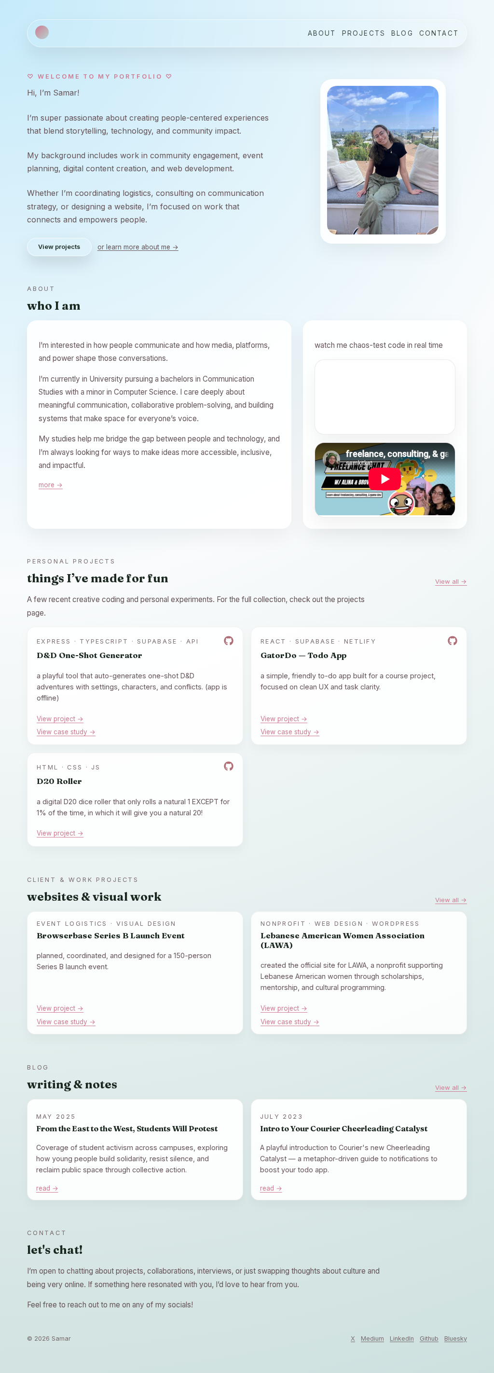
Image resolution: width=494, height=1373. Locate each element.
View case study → (66, 732)
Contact (439, 33)
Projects (363, 33)
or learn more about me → (137, 247)
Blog (402, 33)
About (322, 33)
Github (429, 1338)
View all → (451, 581)
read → (47, 1188)
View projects (59, 246)
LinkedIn (402, 1338)
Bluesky (455, 1338)
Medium (372, 1338)
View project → (60, 719)
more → (51, 485)
